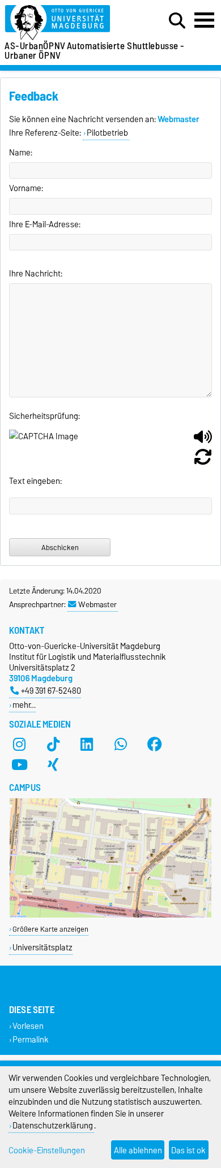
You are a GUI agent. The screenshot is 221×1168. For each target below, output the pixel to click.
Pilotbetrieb (107, 133)
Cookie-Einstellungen (46, 1150)
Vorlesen (28, 1026)
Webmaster (97, 604)
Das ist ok (188, 1150)
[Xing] (53, 765)
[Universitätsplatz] (110, 915)
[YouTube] (19, 765)
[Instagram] (19, 744)
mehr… (24, 705)
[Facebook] (154, 744)
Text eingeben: (35, 481)
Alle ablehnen (138, 1150)
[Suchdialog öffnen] (177, 20)
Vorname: (26, 188)
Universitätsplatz (42, 947)
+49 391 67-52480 (51, 691)
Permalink (30, 1039)
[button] (203, 441)
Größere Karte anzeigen (50, 929)
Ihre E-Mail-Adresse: (44, 224)
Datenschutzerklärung (52, 1125)
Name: (20, 152)
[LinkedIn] (86, 744)
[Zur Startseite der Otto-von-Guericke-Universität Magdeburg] (68, 23)
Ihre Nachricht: (35, 273)
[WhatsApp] (120, 744)
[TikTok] (53, 744)
